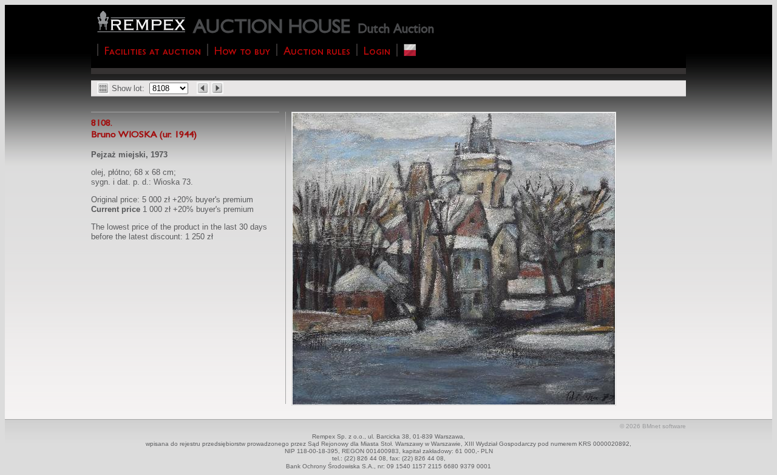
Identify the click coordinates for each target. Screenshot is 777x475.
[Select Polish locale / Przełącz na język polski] (410, 50)
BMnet (651, 426)
